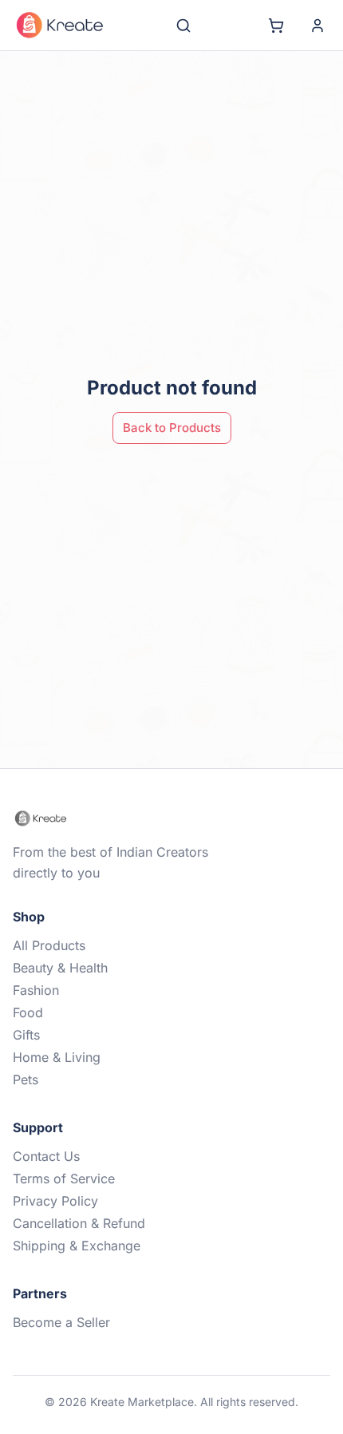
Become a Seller (61, 1322)
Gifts (26, 1035)
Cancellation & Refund (79, 1223)
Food (28, 1012)
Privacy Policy (55, 1201)
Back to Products (172, 427)
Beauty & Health (60, 968)
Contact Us (46, 1156)
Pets (25, 1079)
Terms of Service (64, 1178)
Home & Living (57, 1057)
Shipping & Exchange (76, 1246)
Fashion (36, 990)
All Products (49, 945)
